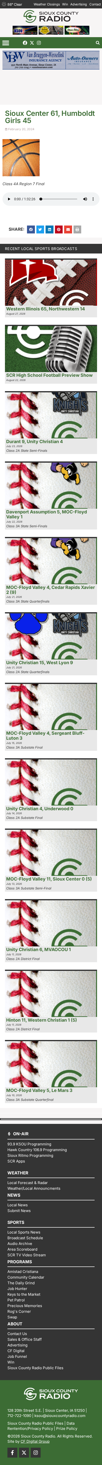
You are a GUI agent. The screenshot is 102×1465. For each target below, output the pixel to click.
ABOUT (14, 1323)
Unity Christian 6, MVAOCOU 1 (38, 949)
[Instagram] (39, 43)
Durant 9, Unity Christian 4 (34, 441)
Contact (95, 4)
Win (65, 4)
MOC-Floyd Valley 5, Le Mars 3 (39, 1090)
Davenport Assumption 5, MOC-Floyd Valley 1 (46, 514)
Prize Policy (66, 1428)
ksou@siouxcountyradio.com (59, 1415)
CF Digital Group (35, 1441)
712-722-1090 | (20, 1415)
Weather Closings (47, 4)
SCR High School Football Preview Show (49, 375)
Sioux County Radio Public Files (35, 1423)
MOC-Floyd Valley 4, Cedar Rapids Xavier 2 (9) (50, 590)
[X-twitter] (32, 43)
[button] (5, 42)
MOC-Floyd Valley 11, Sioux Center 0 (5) (49, 879)
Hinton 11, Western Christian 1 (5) (41, 1020)
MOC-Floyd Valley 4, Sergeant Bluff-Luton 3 (45, 736)
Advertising (78, 4)
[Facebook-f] (12, 1453)
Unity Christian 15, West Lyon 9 (39, 662)
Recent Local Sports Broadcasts (41, 248)
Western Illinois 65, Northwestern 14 (45, 308)
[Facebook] (25, 43)
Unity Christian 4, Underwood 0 (39, 808)
